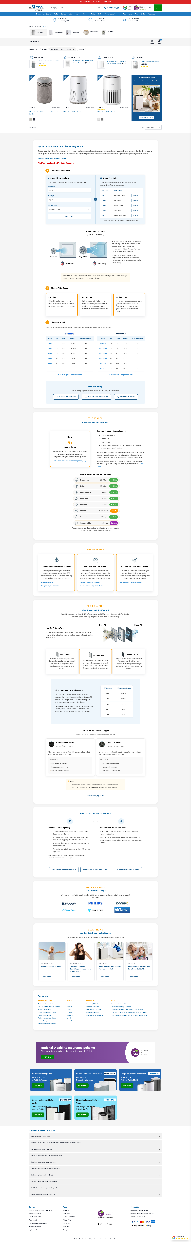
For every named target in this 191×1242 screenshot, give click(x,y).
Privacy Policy (67, 1220)
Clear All (81, 49)
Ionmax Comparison (44, 1021)
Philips (69, 1009)
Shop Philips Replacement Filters (64, 870)
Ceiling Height (52, 205)
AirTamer (70, 1015)
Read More (47, 976)
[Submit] (99, 8)
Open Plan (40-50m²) (93, 1012)
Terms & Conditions (69, 1217)
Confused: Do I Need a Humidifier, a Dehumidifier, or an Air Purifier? (81, 969)
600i (50, 344)
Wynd (69, 1018)
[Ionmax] (122, 903)
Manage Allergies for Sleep (50, 586)
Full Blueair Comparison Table (122, 375)
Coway (69, 1012)
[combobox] (74, 8)
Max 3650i (103, 359)
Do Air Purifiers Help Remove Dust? (130, 582)
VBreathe (70, 1021)
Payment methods (35, 1213)
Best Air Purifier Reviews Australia (49, 1007)
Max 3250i (103, 349)
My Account (33, 1230)
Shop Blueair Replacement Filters (95, 870)
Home (38, 14)
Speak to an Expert (127, 397)
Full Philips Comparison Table (71, 375)
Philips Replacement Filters (47, 1018)
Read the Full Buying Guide (98, 397)
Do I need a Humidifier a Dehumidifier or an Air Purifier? (129, 1012)
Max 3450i (103, 354)
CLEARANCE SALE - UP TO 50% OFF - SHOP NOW (95, 2)
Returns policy (33, 1220)
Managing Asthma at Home (51, 966)
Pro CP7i (103, 364)
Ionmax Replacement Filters (47, 1024)
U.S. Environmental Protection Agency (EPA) (70, 461)
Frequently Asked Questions (38, 1223)
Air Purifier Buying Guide (46, 1004)
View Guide (38, 1085)
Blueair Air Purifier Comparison (89, 1074)
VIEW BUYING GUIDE (146, 117)
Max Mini (103, 344)
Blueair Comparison (44, 1009)
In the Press (67, 1213)
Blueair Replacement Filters (47, 1012)
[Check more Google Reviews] (173, 1237)
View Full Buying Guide (95, 796)
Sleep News (66, 1226)
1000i (50, 354)
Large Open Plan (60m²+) (94, 1015)
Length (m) (51, 186)
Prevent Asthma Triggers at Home (91, 586)
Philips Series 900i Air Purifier (150, 61)
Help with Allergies (47, 582)
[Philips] (95, 903)
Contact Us (66, 1223)
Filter (45, 49)
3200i (50, 359)
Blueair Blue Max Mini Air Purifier (49, 61)
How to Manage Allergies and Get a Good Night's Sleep (139, 968)
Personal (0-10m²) (92, 1004)
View (135, 195)
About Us (66, 1210)
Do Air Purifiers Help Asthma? (90, 582)
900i (50, 349)
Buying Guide (67, 1230)
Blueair (69, 1004)
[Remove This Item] (73, 49)
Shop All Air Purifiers (67, 397)
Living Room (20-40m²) (93, 1009)
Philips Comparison (44, 1015)
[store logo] (36, 8)
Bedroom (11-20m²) (92, 1007)
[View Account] (150, 7)
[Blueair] (69, 903)
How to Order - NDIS (35, 1217)
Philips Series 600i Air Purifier (72, 112)
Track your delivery (35, 1226)
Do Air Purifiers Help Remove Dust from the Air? (110, 968)
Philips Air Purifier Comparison (133, 1074)
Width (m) (51, 195)
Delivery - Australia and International (40, 1210)
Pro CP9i (103, 369)
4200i (50, 364)
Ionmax (69, 1007)
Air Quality (38, 26)
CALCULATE (69, 216)
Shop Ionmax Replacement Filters (127, 870)
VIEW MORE (48, 1057)
